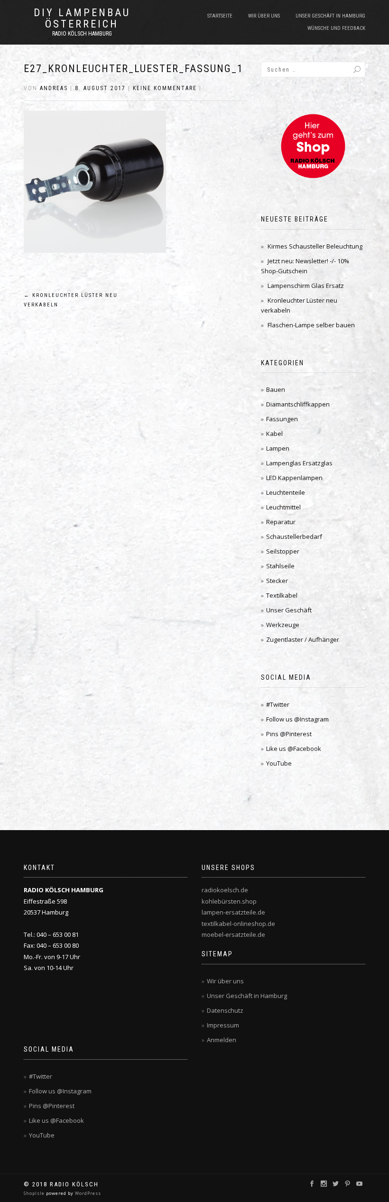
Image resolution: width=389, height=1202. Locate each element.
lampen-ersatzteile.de (233, 912)
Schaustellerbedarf (294, 536)
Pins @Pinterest (289, 734)
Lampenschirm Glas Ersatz (306, 285)
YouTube (279, 763)
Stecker (277, 580)
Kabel (274, 433)
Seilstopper (282, 551)
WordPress (87, 1193)
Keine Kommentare (165, 88)
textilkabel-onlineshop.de (238, 923)
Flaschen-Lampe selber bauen (311, 325)
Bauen (275, 389)
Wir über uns (264, 16)
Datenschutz (225, 1010)
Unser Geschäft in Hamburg (330, 16)
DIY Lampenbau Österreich (82, 18)
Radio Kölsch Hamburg (82, 33)
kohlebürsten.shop (229, 901)
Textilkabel (281, 595)
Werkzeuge (282, 624)
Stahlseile (280, 566)
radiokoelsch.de (225, 890)
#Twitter (277, 704)
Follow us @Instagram (297, 719)
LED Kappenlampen (294, 477)
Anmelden (221, 1040)
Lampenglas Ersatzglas (299, 463)
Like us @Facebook (293, 748)
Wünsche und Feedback (336, 28)
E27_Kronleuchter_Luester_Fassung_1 (133, 68)
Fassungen (282, 419)
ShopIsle (35, 1193)
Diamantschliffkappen (298, 404)
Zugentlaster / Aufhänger (302, 639)
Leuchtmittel (283, 507)
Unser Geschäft (289, 610)
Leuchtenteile (285, 492)
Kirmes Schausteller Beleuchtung (315, 246)
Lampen (277, 448)
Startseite (219, 16)
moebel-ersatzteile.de (233, 934)
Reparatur (281, 522)
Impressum (223, 1025)
